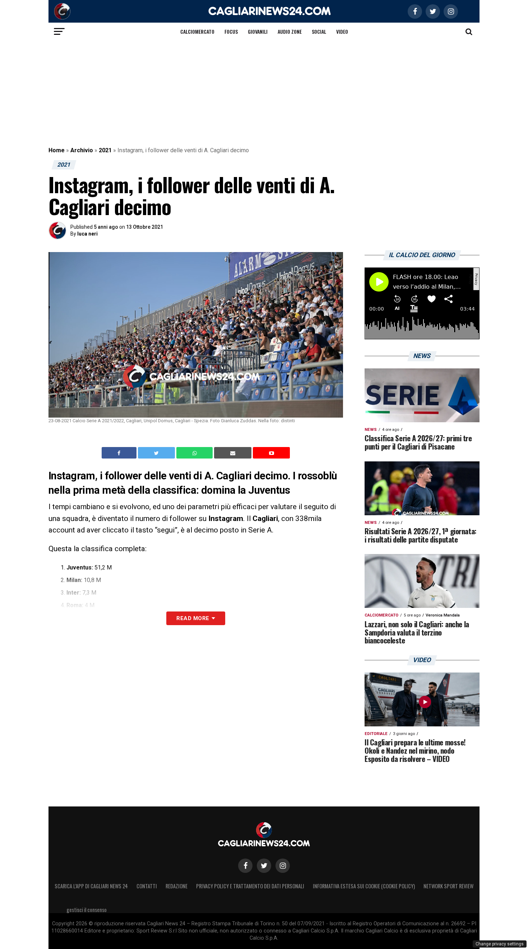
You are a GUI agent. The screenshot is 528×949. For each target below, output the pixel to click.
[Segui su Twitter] (264, 866)
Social (319, 31)
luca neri (87, 234)
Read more (192, 618)
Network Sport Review (448, 886)
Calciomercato (197, 31)
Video (342, 31)
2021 (105, 150)
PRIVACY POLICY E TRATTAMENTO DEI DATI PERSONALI (250, 886)
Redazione (176, 886)
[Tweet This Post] (157, 453)
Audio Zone (290, 31)
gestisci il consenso (86, 909)
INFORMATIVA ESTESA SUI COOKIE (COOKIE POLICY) (364, 886)
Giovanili (258, 31)
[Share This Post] (195, 453)
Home (56, 150)
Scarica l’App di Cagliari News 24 (91, 886)
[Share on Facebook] (120, 453)
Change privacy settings (500, 943)
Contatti (146, 886)
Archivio (81, 150)
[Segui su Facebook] (245, 866)
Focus (231, 31)
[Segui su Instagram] (282, 866)
